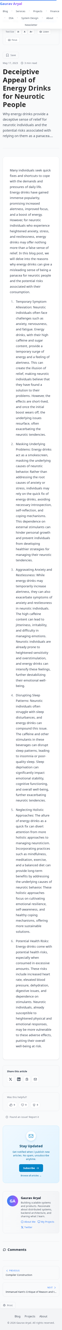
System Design (29, 18)
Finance (54, 11)
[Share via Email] (35, 1079)
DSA (11, 18)
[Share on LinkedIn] (18, 1079)
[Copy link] (27, 1079)
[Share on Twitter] (10, 1079)
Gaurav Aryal (11, 3)
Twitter (28, 1227)
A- (18, 31)
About (49, 18)
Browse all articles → (31, 1175)
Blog (5, 11)
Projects (37, 11)
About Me (29, 1221)
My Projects (47, 1221)
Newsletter (31, 24)
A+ (31, 31)
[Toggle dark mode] (60, 3)
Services (20, 11)
